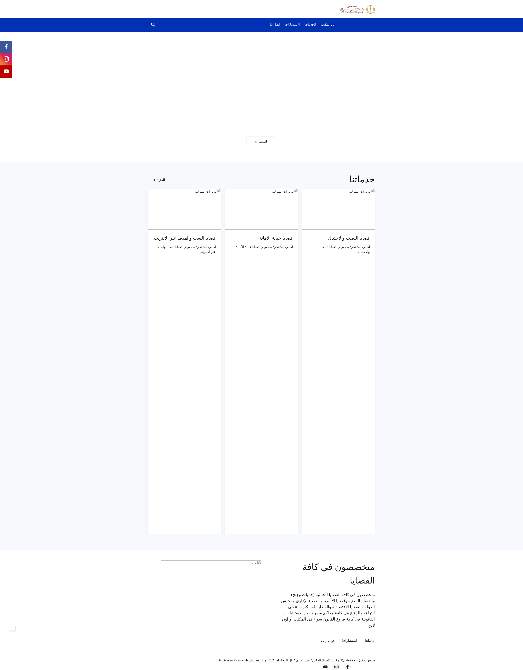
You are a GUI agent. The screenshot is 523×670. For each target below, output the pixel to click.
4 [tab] (256, 542)
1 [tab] (264, 150)
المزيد (160, 180)
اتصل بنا (275, 24)
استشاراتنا (349, 641)
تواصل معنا (326, 641)
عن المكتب (328, 24)
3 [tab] (258, 150)
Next (31, 96)
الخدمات (310, 24)
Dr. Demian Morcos (231, 660)
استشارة (261, 141)
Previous (491, 96)
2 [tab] (261, 150)
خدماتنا (370, 641)
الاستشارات (292, 24)
